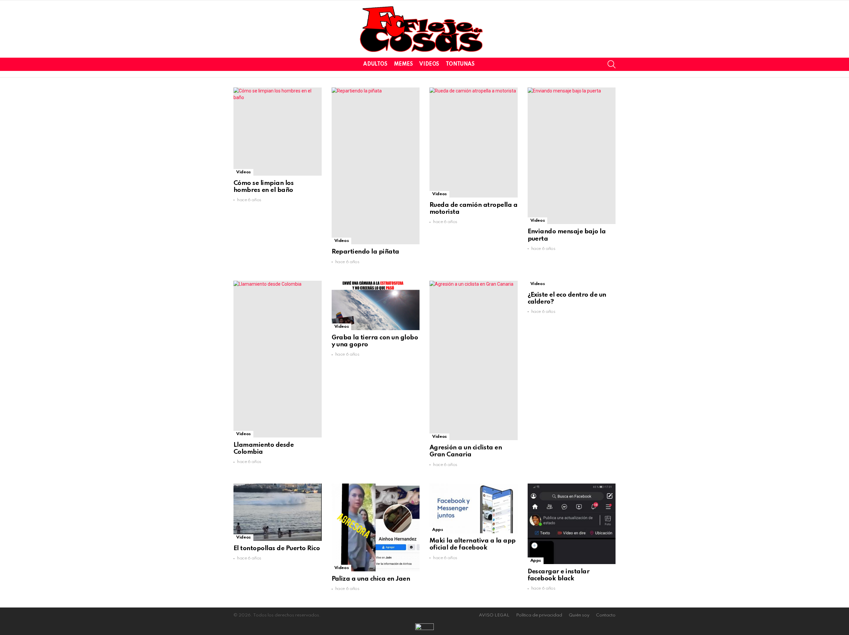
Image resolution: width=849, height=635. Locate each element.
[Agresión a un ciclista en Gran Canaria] (473, 360)
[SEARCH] (612, 64)
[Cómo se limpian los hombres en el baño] (277, 131)
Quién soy (579, 615)
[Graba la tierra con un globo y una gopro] (376, 305)
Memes (403, 64)
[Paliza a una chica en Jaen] (376, 528)
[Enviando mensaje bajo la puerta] (572, 155)
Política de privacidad (539, 615)
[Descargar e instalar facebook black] (572, 524)
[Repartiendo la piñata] (376, 165)
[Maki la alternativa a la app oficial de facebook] (473, 508)
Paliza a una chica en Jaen (371, 579)
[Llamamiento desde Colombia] (277, 359)
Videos (429, 64)
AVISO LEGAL (494, 615)
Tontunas (460, 64)
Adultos (375, 64)
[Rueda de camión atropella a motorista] (473, 142)
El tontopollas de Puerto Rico (276, 548)
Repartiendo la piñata (365, 252)
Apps (437, 530)
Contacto (606, 615)
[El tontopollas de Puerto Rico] (277, 512)
